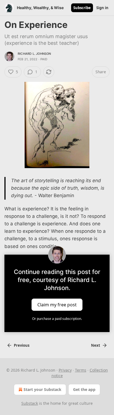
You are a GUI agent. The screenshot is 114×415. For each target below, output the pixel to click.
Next (95, 345)
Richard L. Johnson (34, 54)
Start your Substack (42, 389)
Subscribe (82, 7)
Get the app (84, 389)
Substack (29, 403)
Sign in (102, 7)
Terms (80, 370)
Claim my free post (57, 304)
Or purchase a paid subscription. (57, 318)
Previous (21, 345)
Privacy (65, 370)
